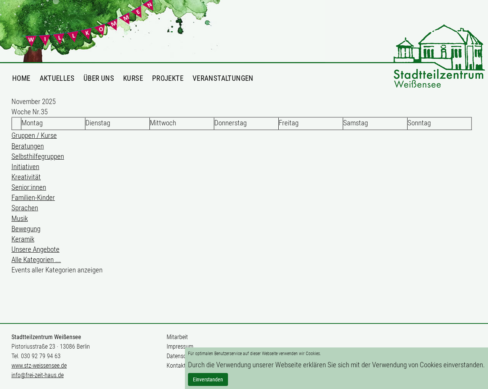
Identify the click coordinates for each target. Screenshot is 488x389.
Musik (19, 218)
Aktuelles (57, 78)
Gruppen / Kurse (34, 135)
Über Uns (98, 78)
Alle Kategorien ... (36, 259)
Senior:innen (28, 187)
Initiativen (25, 166)
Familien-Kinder (33, 197)
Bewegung (25, 228)
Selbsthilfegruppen (37, 156)
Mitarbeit (177, 337)
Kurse (133, 78)
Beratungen (27, 146)
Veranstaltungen (223, 78)
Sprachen (24, 207)
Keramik (22, 239)
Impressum (180, 346)
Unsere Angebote (35, 249)
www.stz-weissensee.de (39, 365)
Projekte (167, 78)
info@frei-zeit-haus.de (37, 375)
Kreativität (26, 177)
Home (21, 78)
